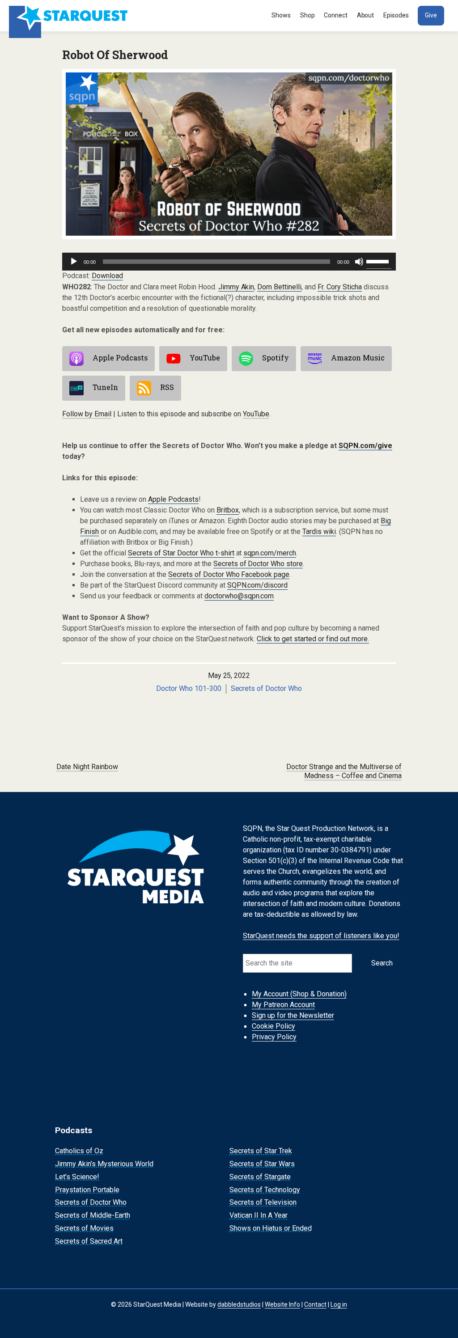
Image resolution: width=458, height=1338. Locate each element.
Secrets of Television (263, 1202)
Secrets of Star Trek (260, 1151)
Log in (339, 1304)
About (365, 15)
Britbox (227, 510)
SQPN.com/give (365, 445)
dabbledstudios (239, 1304)
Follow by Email (86, 414)
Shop (307, 15)
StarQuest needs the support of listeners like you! (321, 936)
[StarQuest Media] (69, 15)
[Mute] (359, 261)
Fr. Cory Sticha (340, 287)
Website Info (282, 1304)
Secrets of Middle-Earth (92, 1215)
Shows (281, 15)
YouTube (205, 357)
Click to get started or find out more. (313, 639)
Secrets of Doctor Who (266, 688)
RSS (167, 387)
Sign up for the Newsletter (293, 1016)
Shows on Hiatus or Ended (270, 1228)
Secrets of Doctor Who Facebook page (229, 574)
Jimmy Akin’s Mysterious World (104, 1164)
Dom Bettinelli (279, 287)
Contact (315, 1304)
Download (107, 275)
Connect (336, 15)
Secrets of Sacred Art (89, 1241)
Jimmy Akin (236, 287)
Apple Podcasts (120, 357)
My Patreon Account (283, 1005)
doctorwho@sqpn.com (239, 596)
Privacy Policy (274, 1037)
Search (382, 963)
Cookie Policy (273, 1026)
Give (431, 15)
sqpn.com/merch (269, 553)
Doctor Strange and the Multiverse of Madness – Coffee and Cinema (344, 771)
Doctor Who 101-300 (188, 688)
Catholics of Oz (79, 1151)
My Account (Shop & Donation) (299, 994)
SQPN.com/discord (257, 585)
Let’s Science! (77, 1177)
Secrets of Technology (264, 1190)
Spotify (275, 357)
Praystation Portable (87, 1190)
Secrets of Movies (84, 1228)
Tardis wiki (319, 531)
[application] (229, 262)
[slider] (378, 261)
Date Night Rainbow (87, 766)
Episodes (396, 15)
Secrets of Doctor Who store (258, 563)
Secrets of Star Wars (262, 1164)
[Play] (73, 261)
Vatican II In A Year (258, 1215)
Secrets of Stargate (260, 1177)
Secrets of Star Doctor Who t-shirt (181, 553)
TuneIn (105, 387)
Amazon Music (358, 357)
